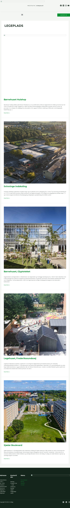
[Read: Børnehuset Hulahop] (35, 65)
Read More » (7, 113)
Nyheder (23, 483)
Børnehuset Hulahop (15, 99)
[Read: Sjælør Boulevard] (35, 411)
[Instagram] (69, 502)
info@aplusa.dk (39, 5)
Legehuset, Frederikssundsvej (20, 358)
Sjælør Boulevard (13, 445)
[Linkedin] (66, 502)
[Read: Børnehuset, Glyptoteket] (35, 237)
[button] (22, 15)
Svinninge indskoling (15, 186)
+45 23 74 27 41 (31, 5)
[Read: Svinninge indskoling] (35, 152)
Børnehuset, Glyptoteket (17, 271)
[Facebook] (63, 502)
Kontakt (22, 485)
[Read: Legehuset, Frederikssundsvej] (35, 324)
